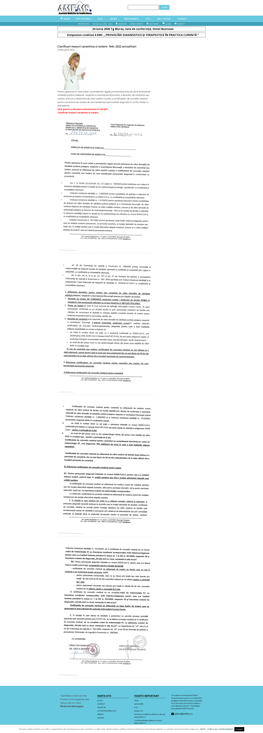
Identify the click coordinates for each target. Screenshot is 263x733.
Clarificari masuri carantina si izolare (78, 112)
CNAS (136, 700)
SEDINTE (100, 714)
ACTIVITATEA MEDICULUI (106, 711)
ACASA (99, 700)
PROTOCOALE (83, 24)
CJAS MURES (138, 704)
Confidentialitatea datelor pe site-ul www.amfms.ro (148, 721)
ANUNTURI (101, 707)
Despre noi (138, 711)
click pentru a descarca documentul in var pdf (83, 109)
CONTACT (101, 704)
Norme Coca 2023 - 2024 (102, 24)
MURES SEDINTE (136, 24)
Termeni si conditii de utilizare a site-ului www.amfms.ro (149, 715)
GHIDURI (100, 718)
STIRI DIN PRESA (83, 18)
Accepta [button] (239, 729)
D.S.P (136, 707)
